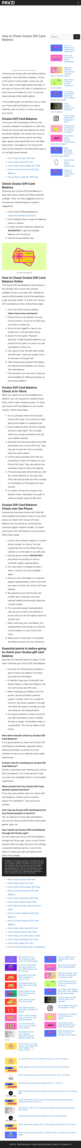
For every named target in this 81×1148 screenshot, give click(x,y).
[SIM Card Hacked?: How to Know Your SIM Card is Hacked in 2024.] (56, 70)
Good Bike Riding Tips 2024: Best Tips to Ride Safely (27, 985)
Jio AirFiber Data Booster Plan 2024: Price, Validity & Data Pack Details (68, 991)
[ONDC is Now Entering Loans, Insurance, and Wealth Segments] (11, 1018)
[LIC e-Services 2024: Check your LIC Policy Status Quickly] (11, 1026)
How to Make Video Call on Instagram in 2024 (69, 119)
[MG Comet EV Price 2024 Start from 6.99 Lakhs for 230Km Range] (11, 959)
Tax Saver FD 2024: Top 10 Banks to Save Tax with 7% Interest (43, 1059)
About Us (57, 1144)
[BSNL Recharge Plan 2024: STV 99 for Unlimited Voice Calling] (56, 150)
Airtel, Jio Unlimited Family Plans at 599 (69, 173)
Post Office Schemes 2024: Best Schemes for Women (28, 1010)
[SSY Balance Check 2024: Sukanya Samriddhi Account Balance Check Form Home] (11, 1034)
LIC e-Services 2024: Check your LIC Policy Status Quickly (27, 1026)
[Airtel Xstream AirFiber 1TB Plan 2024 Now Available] (56, 106)
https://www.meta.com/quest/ (22, 215)
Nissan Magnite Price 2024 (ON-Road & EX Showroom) (26, 993)
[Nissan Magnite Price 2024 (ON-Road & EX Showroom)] (11, 993)
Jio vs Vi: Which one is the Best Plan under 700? (69, 49)
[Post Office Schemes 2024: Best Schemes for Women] (11, 1010)
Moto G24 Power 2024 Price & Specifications (67, 966)
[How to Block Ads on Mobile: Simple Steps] (56, 163)
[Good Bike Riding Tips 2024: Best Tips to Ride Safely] (11, 985)
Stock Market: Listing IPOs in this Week (26, 1000)
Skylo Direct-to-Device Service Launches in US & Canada (67, 983)
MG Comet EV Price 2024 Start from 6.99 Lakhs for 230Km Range (28, 959)
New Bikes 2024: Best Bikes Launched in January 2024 (27, 977)
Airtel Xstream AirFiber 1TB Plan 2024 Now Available (67, 999)
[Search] (76, 36)
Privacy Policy (36, 1144)
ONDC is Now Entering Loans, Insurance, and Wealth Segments (27, 1018)
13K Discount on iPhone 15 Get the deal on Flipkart (69, 129)
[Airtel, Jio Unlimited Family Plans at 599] (56, 172)
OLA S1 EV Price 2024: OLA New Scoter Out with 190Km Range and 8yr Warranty (27, 968)
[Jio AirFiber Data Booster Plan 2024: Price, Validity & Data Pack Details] (56, 94)
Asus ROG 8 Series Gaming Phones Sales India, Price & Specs (66, 1025)
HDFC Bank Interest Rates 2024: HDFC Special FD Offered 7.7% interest (47, 1125)
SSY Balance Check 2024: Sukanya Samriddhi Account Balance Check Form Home (20, 1036)
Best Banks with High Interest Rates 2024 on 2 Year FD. (40, 1083)
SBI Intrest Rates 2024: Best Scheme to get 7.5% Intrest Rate (42, 1116)
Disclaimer (47, 1144)
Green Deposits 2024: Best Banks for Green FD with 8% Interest (43, 1067)
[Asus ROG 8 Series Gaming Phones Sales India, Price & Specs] (56, 138)
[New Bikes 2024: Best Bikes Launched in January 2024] (11, 977)
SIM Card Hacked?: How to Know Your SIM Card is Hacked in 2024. (67, 975)
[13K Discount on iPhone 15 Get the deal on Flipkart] (56, 129)
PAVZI (8, 2)
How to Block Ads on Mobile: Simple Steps (69, 163)
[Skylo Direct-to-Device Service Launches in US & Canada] (56, 82)
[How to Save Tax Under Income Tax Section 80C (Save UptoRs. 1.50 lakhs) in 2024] (11, 1046)
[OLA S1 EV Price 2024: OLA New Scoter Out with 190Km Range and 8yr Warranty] (11, 967)
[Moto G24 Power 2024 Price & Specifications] (56, 58)
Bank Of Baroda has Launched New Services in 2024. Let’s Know (44, 1075)
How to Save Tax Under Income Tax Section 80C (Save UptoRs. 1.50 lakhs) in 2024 (28, 1047)
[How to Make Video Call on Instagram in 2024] (56, 119)
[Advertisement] (40, 19)
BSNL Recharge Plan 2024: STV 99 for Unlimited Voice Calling (67, 1033)
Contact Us (66, 1144)
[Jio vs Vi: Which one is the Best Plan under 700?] (56, 48)
